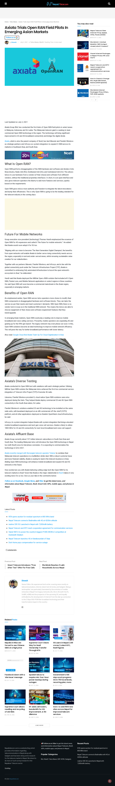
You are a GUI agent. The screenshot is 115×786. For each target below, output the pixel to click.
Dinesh (14, 42)
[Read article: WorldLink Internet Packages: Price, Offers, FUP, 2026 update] (83, 93)
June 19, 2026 (34, 717)
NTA (62, 759)
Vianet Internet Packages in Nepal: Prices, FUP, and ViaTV (100, 55)
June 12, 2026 (95, 97)
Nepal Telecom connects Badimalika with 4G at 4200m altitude (33, 520)
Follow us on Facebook (14, 481)
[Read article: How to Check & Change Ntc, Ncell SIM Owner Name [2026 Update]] (83, 82)
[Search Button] (109, 4)
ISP (59, 759)
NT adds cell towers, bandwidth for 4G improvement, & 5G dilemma (38, 710)
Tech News (11, 670)
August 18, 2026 (96, 49)
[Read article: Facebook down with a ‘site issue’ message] (15, 665)
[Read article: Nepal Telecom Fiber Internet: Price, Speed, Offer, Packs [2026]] (83, 34)
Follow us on (11, 38)
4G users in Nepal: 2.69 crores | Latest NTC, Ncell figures (63, 645)
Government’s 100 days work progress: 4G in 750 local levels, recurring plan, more (62, 678)
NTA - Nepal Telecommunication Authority (14, 701)
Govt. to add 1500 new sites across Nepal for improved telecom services (63, 710)
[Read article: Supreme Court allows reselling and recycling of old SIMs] (15, 697)
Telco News (13, 22)
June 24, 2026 (10, 715)
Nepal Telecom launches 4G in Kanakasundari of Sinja (29, 538)
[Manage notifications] (110, 781)
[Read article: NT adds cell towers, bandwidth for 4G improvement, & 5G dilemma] (39, 697)
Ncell (61, 473)
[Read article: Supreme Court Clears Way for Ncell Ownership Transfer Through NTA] (39, 633)
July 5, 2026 (58, 685)
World (41, 42)
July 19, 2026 (58, 651)
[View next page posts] (95, 99)
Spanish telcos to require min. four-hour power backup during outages (39, 678)
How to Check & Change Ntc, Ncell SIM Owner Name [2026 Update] (99, 81)
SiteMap (8, 768)
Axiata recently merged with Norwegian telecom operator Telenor (30, 453)
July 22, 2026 (34, 653)
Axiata (7, 141)
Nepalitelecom (14, 779)
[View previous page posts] (92, 99)
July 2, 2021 (24, 42)
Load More (39, 725)
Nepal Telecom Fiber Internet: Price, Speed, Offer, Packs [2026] (98, 33)
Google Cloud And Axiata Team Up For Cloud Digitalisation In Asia (38, 335)
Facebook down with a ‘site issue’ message (15, 675)
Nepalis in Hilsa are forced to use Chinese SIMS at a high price (14, 645)
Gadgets (68, 759)
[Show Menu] (6, 4)
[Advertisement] (57, 13)
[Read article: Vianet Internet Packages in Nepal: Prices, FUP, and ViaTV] (83, 57)
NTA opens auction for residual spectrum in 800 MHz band (31, 516)
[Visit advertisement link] (39, 155)
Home (6, 22)
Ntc (42, 759)
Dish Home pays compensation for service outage (28, 542)
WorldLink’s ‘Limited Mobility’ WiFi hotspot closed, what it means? (99, 44)
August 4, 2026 (96, 60)
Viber (41, 481)
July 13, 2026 (34, 685)
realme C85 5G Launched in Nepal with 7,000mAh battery (31, 524)
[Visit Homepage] (57, 4)
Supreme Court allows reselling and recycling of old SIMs (15, 709)
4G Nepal (58, 638)
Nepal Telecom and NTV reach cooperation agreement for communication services (41, 528)
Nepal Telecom (36, 702)
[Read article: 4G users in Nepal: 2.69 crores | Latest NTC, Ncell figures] (63, 633)
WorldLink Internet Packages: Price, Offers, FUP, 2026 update (99, 92)
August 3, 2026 (10, 651)
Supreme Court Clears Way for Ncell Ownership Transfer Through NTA (39, 646)
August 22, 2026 (96, 74)
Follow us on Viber (50, 743)
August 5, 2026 (96, 38)
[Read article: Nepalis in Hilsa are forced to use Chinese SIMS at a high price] (15, 633)
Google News (29, 481)
